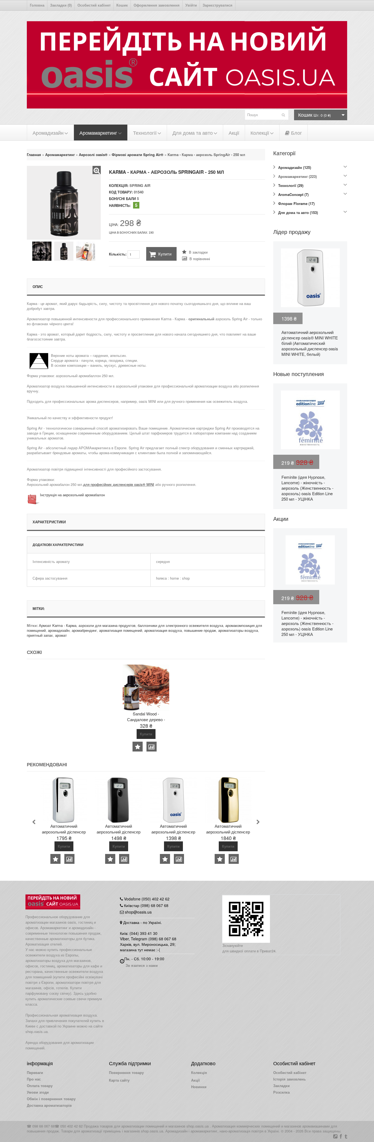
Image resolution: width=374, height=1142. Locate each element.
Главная (34, 154)
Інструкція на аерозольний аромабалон (72, 494)
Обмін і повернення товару (51, 1098)
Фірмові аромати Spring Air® (137, 154)
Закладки (281, 1085)
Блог (296, 132)
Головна (37, 5)
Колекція (199, 1072)
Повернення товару (126, 1072)
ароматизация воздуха (163, 630)
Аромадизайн (48, 132)
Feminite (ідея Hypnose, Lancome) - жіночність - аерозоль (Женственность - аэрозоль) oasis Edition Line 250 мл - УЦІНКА (307, 488)
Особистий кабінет (94, 5)
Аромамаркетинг (98, 132)
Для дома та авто (192, 132)
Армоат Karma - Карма (57, 625)
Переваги (35, 1072)
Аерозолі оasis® (93, 154)
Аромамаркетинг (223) (297, 176)
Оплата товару (40, 1085)
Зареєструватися (217, 5)
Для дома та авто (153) (298, 212)
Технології (145, 132)
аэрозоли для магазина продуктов (107, 625)
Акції (234, 132)
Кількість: (118, 254)
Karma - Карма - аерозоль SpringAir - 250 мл (206, 154)
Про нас (34, 1079)
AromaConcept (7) (293, 194)
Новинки (198, 1086)
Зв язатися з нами (142, 965)
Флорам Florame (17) (296, 203)
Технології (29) (290, 185)
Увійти (191, 5)
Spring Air (140, 185)
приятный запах (40, 635)
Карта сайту (119, 1080)
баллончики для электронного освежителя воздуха (180, 625)
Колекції (260, 132)
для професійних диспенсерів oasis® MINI (118, 484)
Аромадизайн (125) (294, 167)
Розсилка (281, 1092)
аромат (61, 635)
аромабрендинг (84, 630)
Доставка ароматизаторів (49, 1105)
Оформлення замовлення (157, 5)
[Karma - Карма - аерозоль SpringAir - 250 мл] (97, 170)
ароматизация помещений (120, 630)
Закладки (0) (61, 5)
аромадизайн (59, 630)
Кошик (122, 5)
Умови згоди (38, 1092)
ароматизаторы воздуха (238, 630)
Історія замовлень (289, 1079)
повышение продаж (200, 630)
